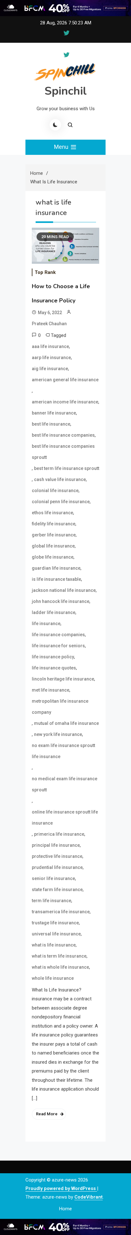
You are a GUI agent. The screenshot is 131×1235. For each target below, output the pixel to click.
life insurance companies (58, 634)
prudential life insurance (57, 867)
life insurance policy (53, 656)
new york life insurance (58, 734)
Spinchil (66, 91)
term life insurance (51, 900)
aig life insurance (50, 368)
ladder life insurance (53, 612)
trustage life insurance (55, 922)
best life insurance (51, 424)
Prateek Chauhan (49, 323)
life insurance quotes (54, 667)
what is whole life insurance (60, 967)
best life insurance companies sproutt (63, 452)
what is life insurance (54, 944)
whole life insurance (53, 978)
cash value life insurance (60, 479)
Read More (47, 1114)
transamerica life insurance (61, 911)
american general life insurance (65, 379)
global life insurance (53, 545)
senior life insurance (53, 878)
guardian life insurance (56, 568)
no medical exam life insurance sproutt (64, 784)
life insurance (46, 623)
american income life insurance (65, 401)
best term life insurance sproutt (66, 468)
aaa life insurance (50, 346)
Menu (62, 146)
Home (65, 1209)
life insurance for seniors (58, 645)
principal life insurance (56, 845)
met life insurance (50, 690)
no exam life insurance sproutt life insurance (63, 751)
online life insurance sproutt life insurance (65, 817)
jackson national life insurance (64, 590)
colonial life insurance (55, 490)
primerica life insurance (59, 834)
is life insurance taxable (56, 579)
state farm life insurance (57, 889)
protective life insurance (57, 856)
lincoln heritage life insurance (63, 678)
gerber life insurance (54, 534)
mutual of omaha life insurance (66, 723)
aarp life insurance (51, 357)
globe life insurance (52, 557)
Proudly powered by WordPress (61, 1188)
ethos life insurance (52, 512)
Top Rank (45, 272)
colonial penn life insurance (61, 501)
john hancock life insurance (60, 601)
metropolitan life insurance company (60, 707)
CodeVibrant (88, 1197)
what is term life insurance (59, 956)
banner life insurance (54, 412)
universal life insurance (56, 933)
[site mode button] (55, 124)
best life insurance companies (63, 435)
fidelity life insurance (53, 523)
